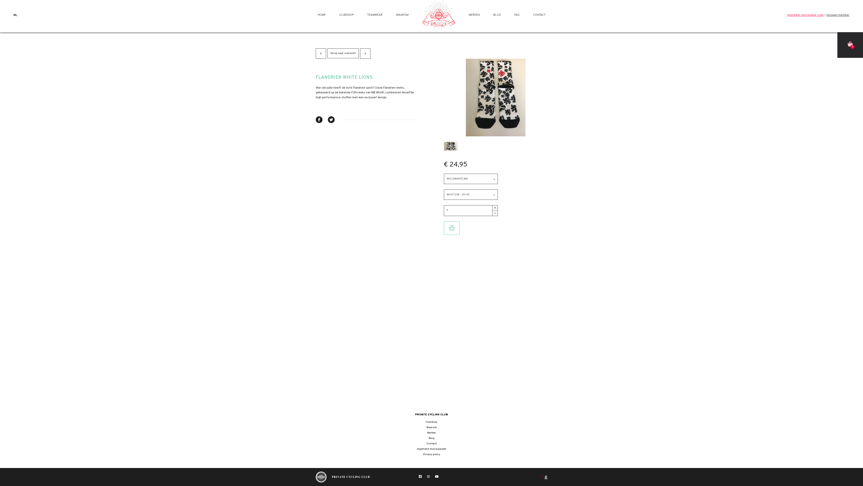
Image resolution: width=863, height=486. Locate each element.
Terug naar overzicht (343, 53)
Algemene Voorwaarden (431, 449)
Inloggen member (838, 15)
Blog (497, 15)
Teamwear (375, 15)
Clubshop (346, 15)
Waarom (402, 15)
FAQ (517, 15)
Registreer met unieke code (805, 15)
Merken (474, 15)
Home (322, 15)
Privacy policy (431, 454)
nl (15, 15)
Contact (539, 15)
